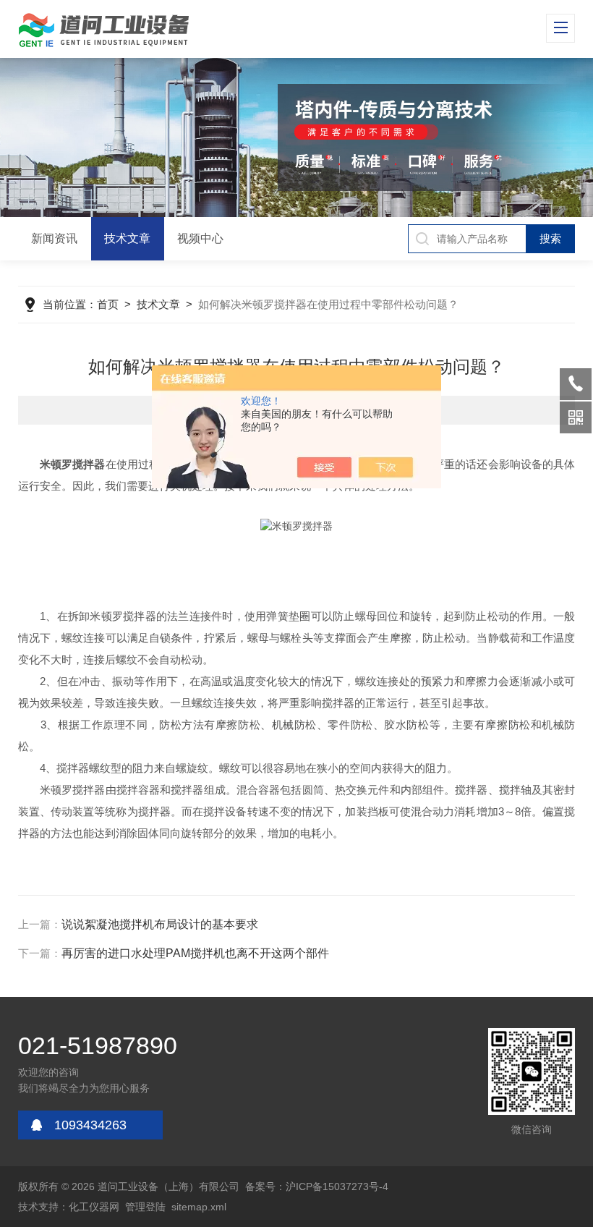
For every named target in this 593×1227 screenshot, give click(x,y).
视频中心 (200, 238)
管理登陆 (145, 1207)
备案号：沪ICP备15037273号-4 (316, 1186)
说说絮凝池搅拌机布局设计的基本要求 (159, 924)
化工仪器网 (94, 1207)
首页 (108, 304)
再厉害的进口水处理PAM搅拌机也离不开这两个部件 (195, 953)
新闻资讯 (54, 238)
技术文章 (127, 238)
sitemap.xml (198, 1207)
